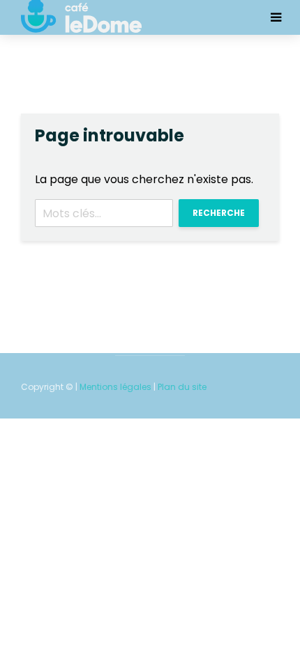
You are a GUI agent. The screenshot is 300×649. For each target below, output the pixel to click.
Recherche (219, 213)
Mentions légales (115, 387)
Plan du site (182, 387)
